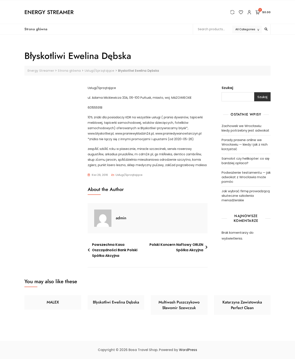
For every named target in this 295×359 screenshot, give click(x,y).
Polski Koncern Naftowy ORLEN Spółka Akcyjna (176, 247)
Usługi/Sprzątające (129, 175)
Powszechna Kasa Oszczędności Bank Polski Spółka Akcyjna (114, 250)
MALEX (53, 302)
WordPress (188, 350)
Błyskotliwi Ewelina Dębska (116, 302)
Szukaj (227, 88)
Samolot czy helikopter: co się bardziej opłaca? (245, 160)
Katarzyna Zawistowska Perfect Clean (242, 304)
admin (121, 218)
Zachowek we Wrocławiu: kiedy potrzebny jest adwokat (245, 128)
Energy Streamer (49, 12)
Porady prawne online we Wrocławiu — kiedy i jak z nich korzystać (245, 144)
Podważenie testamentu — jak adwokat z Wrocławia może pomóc (246, 177)
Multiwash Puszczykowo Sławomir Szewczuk (179, 304)
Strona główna (36, 29)
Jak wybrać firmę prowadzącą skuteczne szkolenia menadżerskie (246, 195)
